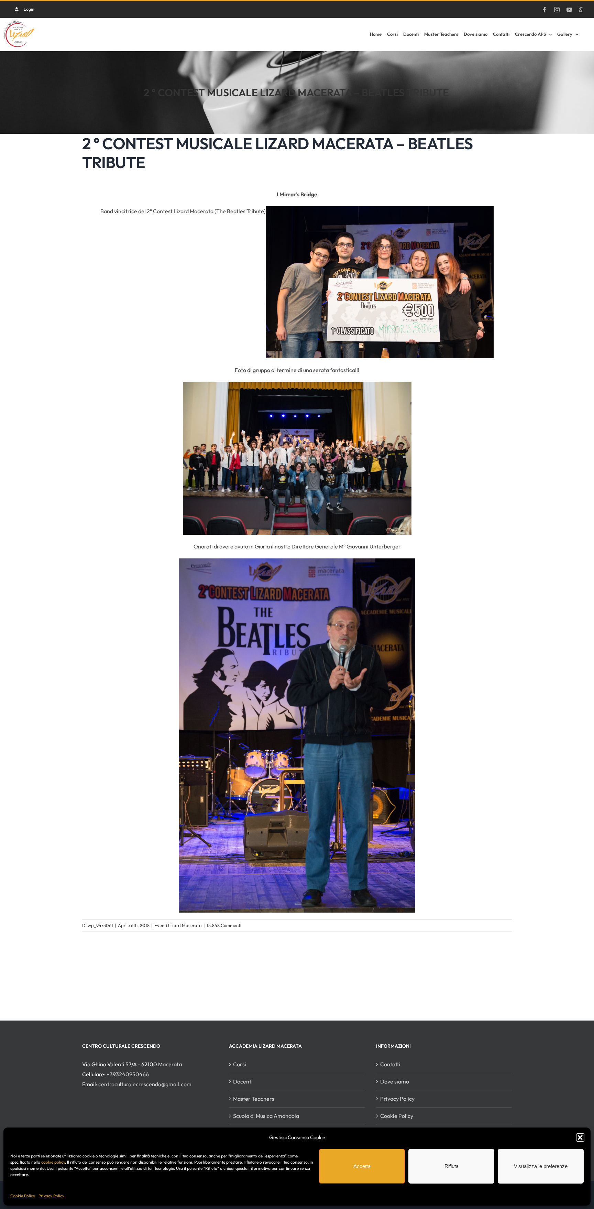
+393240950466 (128, 1074)
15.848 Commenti (224, 925)
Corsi (239, 1064)
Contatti (390, 1064)
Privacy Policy (51, 1195)
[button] (580, 1137)
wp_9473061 (100, 925)
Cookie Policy (22, 1195)
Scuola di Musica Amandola (266, 1115)
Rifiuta (451, 1166)
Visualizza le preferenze (541, 1166)
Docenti (243, 1081)
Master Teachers (253, 1098)
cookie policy (53, 1162)
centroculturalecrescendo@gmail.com (144, 1084)
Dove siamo (394, 1081)
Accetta (362, 1166)
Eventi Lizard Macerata (178, 925)
